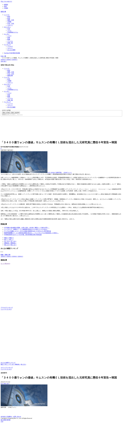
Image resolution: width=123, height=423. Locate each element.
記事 (5, 254)
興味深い (17, 364)
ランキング (7, 44)
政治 (8, 16)
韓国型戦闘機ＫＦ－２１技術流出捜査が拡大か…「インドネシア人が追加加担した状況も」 (31, 233)
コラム (9, 30)
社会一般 (3, 56)
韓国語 (6, 4)
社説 (8, 28)
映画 (8, 39)
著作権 (8, 420)
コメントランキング (7, 367)
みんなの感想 (11, 50)
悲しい (7, 364)
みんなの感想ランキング (8, 362)
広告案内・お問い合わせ (13, 416)
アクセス (10, 46)
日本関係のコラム (12, 32)
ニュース (6, 14)
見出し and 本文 (15, 112)
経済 (8, 18)
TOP (2, 421)
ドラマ (9, 36)
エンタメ (6, 34)
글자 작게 (3, 150)
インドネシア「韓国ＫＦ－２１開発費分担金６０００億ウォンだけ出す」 (26, 229)
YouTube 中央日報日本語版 (12, 53)
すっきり (12, 364)
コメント (10, 48)
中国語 (6, 8)
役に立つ (23, 364)
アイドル (10, 41)
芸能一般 (10, 43)
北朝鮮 (9, 21)
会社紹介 (3, 416)
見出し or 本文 (6, 112)
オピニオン (7, 27)
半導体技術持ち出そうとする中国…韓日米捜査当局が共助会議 (23, 234)
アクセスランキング (7, 307)
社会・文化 (10, 23)
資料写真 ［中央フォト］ (64, 172)
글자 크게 (10, 150)
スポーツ (10, 25)
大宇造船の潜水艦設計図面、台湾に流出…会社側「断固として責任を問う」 (27, 227)
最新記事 (3, 11)
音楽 (8, 37)
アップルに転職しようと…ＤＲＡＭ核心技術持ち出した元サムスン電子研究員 (27, 231)
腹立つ (3, 364)
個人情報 (3, 420)
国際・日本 (10, 20)
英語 (5, 6)
